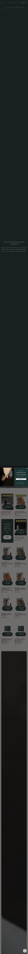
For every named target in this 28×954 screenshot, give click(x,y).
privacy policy (22, 483)
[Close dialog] (27, 468)
